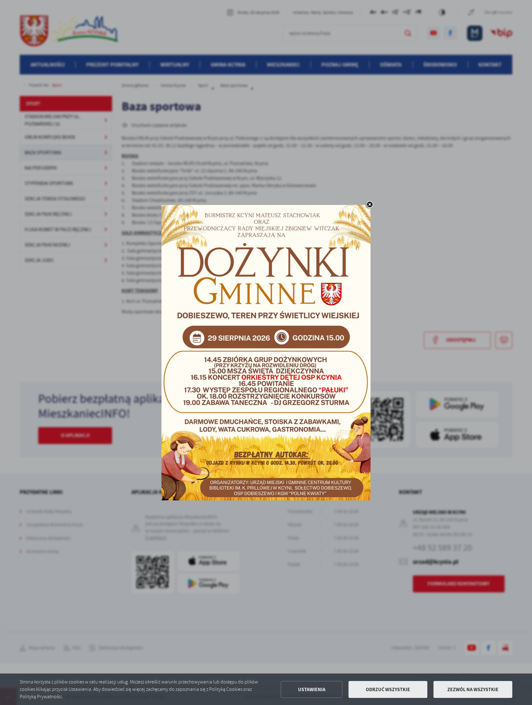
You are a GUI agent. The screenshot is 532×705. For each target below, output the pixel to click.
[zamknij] (369, 205)
